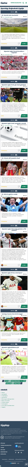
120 (10, 383)
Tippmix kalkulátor (6, 445)
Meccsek (3, 449)
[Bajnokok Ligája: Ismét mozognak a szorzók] (14, 134)
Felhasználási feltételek (20, 459)
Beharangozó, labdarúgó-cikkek (8, 399)
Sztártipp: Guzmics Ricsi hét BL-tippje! (12, 314)
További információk (15, 438)
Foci (4, 17)
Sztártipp (24, 315)
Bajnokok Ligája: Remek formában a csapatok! (14, 51)
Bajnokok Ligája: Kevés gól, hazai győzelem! (14, 84)
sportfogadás (4, 394)
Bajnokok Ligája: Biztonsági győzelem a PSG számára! (14, 229)
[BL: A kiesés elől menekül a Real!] (14, 168)
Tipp (26, 16)
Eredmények (4, 452)
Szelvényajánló (5, 403)
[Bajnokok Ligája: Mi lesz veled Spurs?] (14, 283)
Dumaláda (3, 454)
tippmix (3, 392)
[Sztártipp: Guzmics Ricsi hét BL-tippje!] (14, 324)
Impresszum (4, 459)
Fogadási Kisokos (23, 124)
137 (18, 383)
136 (15, 383)
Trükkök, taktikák (5, 402)
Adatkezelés (11, 459)
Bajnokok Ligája (8, 17)
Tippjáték (3, 407)
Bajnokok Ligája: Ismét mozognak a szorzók (14, 123)
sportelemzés (4, 397)
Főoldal (3, 443)
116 (18, 381)
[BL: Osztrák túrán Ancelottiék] (14, 25)
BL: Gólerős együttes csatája (9, 194)
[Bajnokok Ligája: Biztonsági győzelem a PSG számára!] (14, 240)
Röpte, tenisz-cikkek (6, 400)
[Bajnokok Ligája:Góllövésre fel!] (14, 358)
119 (7, 383)
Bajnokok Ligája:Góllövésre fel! (10, 347)
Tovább (23, 43)
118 (24, 381)
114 (12, 381)
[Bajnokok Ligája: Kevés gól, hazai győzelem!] (14, 95)
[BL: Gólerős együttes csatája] (14, 204)
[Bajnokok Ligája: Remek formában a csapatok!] (14, 63)
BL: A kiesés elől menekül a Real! (11, 158)
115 (15, 381)
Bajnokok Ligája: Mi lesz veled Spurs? (12, 272)
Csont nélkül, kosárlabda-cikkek (8, 405)
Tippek (2, 447)
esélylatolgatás (5, 395)
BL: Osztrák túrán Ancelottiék (10, 15)
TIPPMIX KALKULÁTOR (16, 2)
